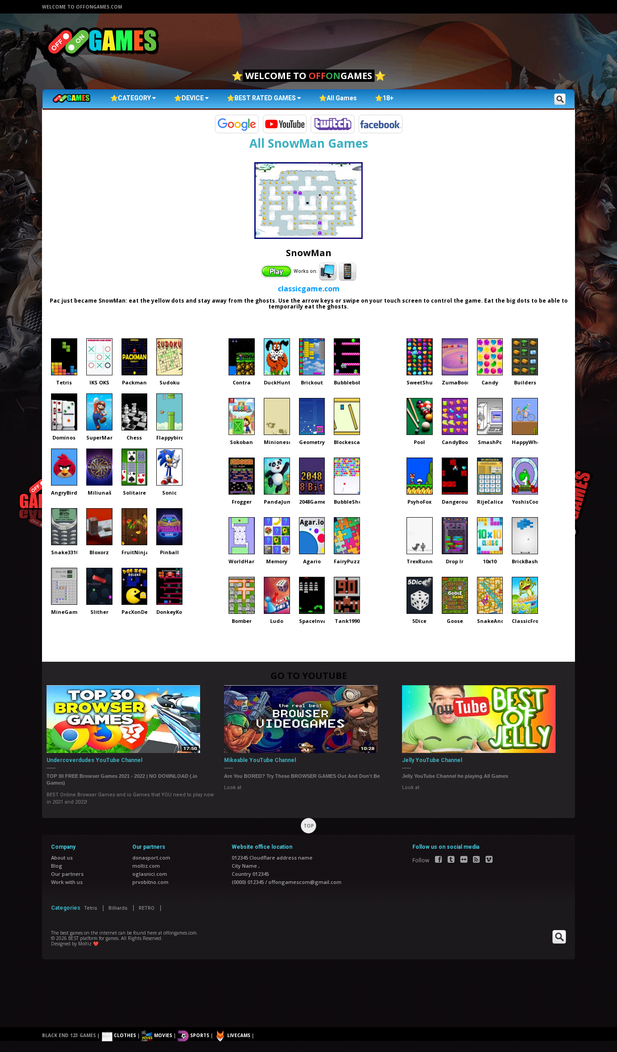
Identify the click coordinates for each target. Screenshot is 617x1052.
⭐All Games (338, 98)
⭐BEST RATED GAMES (262, 98)
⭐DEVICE (189, 98)
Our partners (67, 873)
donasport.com (151, 857)
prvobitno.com (150, 882)
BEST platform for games (93, 938)
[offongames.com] (103, 42)
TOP (309, 826)
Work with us (67, 882)
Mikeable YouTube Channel (260, 760)
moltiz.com (146, 865)
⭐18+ (384, 98)
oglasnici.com (149, 873)
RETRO (146, 908)
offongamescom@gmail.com (304, 882)
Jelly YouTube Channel (432, 760)
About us (62, 857)
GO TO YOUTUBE (309, 675)
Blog (56, 865)
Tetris (90, 908)
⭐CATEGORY (131, 98)
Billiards (117, 908)
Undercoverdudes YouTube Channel (94, 760)
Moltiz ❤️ (88, 943)
